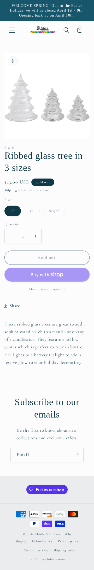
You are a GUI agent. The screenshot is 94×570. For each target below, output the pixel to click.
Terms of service (36, 550)
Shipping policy (65, 550)
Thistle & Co (44, 534)
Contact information (49, 559)
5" (35, 212)
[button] (12, 30)
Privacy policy (68, 541)
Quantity (11, 224)
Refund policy (42, 541)
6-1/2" (57, 212)
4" (16, 212)
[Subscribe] (76, 455)
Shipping (10, 190)
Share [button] (15, 305)
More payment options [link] (47, 289)
